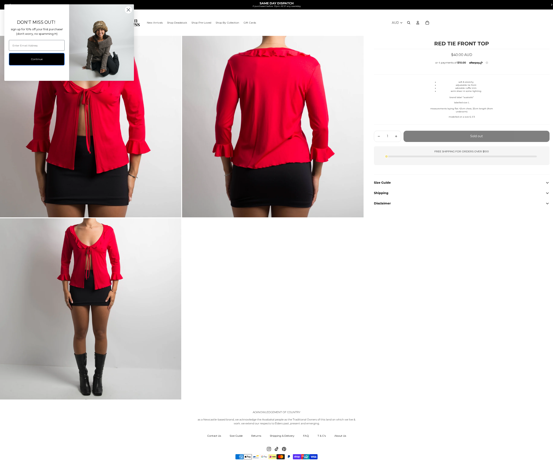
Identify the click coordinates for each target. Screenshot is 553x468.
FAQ (306, 435)
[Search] (408, 22)
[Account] (418, 22)
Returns (256, 435)
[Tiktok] (276, 449)
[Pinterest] (284, 449)
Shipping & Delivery (282, 435)
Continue (37, 59)
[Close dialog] (128, 10)
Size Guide (236, 435)
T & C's (322, 435)
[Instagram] (269, 449)
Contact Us (214, 435)
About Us (340, 435)
